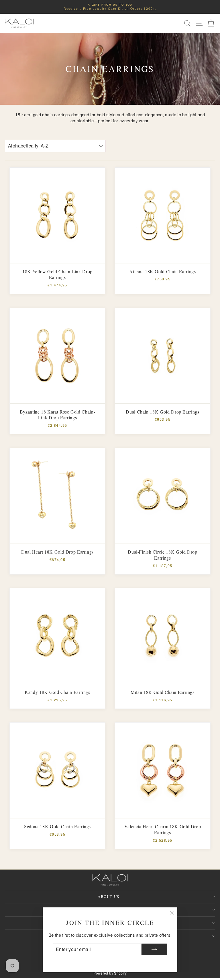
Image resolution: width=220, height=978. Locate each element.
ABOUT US (108, 896)
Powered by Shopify (110, 973)
